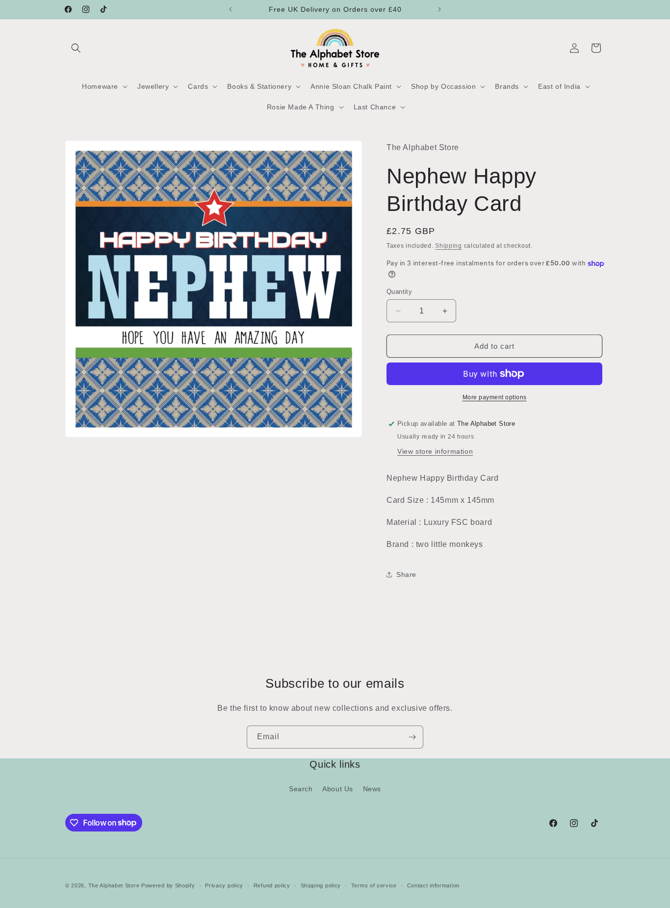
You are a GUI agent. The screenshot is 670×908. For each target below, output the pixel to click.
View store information (435, 451)
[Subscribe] (412, 737)
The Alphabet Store (114, 885)
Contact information (433, 885)
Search (301, 789)
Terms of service (374, 885)
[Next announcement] (439, 9)
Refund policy (272, 885)
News (372, 789)
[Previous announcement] (230, 9)
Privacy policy (224, 885)
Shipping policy (321, 885)
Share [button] (406, 574)
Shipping (448, 245)
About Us (337, 789)
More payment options (495, 397)
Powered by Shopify (168, 885)
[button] (76, 48)
